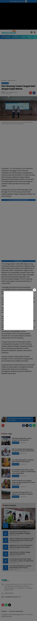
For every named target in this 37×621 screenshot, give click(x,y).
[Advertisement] (18, 310)
